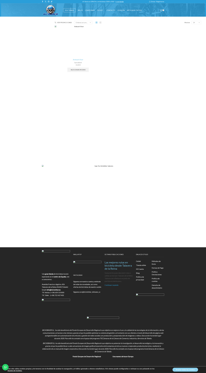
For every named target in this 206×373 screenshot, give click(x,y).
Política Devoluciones (157, 273)
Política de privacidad (140, 278)
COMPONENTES (161, 50)
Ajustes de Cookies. (15, 370)
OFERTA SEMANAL (162, 86)
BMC (156, 115)
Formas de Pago (158, 268)
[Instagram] (48, 1)
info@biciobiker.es (54, 290)
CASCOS (157, 55)
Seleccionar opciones (78, 70)
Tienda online (141, 265)
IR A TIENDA (69, 10)
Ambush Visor (78, 60)
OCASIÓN (121, 10)
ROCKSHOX (159, 144)
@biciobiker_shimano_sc (91, 292)
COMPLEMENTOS (161, 70)
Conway (157, 123)
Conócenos (90, 10)
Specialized (78, 62)
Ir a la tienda (119, 1)
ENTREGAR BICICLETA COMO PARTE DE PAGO (173, 76)
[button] (5, 367)
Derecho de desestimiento (157, 286)
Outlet (138, 261)
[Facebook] (42, 1)
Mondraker (158, 141)
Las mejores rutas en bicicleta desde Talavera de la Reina (118, 265)
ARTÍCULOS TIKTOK (162, 97)
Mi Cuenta (140, 269)
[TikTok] (51, 1)
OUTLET (100, 10)
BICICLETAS (159, 44)
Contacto (111, 10)
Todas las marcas (160, 112)
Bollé (156, 119)
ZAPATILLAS (159, 60)
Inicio (80, 10)
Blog (138, 273)
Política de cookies (156, 279)
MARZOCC (158, 130)
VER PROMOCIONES (64, 22)
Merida (157, 137)
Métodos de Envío (156, 262)
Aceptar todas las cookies (185, 370)
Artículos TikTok (134, 10)
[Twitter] (45, 1)
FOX (156, 65)
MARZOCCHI (159, 134)
